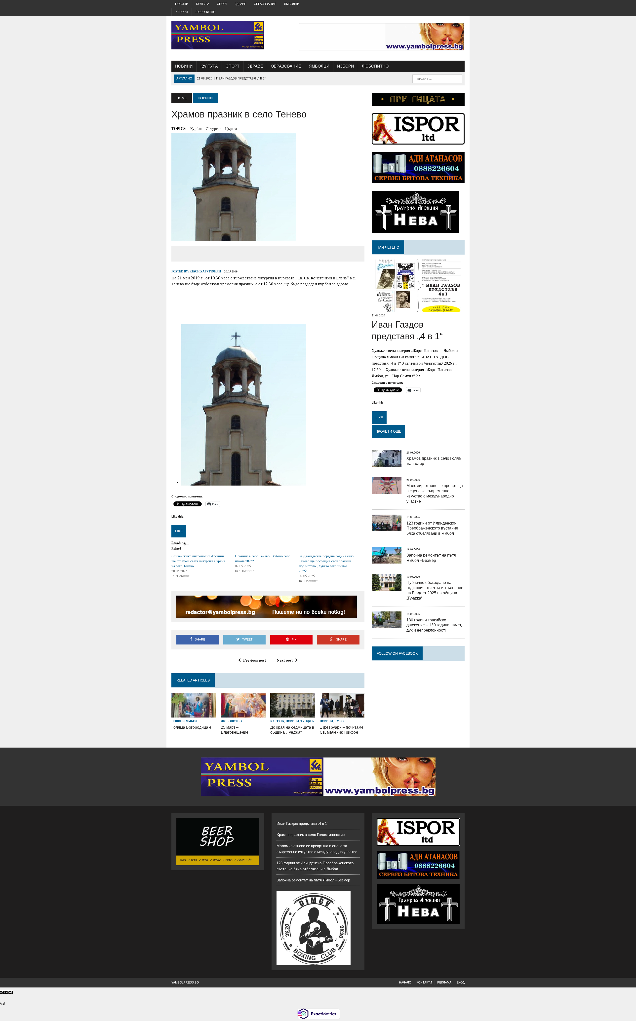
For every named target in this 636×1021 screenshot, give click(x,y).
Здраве (240, 4)
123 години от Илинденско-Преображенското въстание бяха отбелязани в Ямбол (432, 528)
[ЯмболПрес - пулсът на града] (217, 35)
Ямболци (291, 4)
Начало (405, 982)
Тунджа (307, 721)
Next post (285, 660)
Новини (181, 4)
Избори (181, 12)
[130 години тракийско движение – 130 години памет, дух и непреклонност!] (386, 625)
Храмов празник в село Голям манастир (311, 834)
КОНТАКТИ (424, 982)
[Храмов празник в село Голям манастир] (386, 463)
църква (231, 128)
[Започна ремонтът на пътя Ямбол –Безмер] (386, 560)
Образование (265, 4)
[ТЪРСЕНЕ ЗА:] (437, 78)
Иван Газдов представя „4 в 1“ (302, 823)
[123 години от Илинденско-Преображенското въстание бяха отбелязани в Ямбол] (386, 528)
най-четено (388, 247)
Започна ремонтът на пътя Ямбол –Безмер (313, 880)
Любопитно (205, 12)
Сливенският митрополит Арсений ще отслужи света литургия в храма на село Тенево (198, 561)
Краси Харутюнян (205, 271)
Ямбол (191, 721)
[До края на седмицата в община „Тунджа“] (292, 714)
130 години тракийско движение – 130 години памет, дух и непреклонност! (434, 625)
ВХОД (461, 982)
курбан (196, 128)
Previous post (254, 660)
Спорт (222, 4)
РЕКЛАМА (444, 982)
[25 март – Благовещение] (243, 714)
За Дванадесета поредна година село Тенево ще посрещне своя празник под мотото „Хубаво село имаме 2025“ (326, 563)
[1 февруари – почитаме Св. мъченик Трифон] (342, 714)
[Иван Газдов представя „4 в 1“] (418, 308)
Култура (202, 4)
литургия (213, 128)
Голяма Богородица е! (191, 727)
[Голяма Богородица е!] (193, 714)
